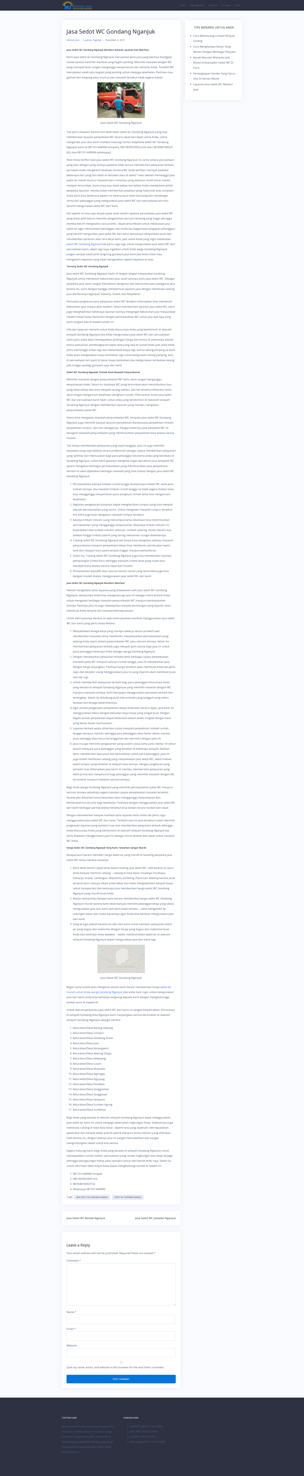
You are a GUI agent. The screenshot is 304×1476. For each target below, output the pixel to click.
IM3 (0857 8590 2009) (143, 1431)
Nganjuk (97, 40)
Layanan (226, 5)
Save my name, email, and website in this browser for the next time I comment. (115, 1367)
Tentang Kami (197, 5)
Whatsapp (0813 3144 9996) (147, 1442)
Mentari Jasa (72, 40)
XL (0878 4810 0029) (142, 1436)
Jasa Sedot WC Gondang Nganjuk (92, 1197)
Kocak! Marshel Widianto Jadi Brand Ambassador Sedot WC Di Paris (213, 63)
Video (238, 5)
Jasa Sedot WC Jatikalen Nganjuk (155, 1218)
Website (71, 1345)
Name (71, 1312)
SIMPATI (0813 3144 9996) (146, 1426)
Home (182, 5)
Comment (73, 1260)
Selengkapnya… (72, 1452)
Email (71, 1329)
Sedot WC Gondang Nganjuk (127, 1197)
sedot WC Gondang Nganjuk (84, 244)
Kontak (213, 5)
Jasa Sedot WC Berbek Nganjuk (85, 1218)
